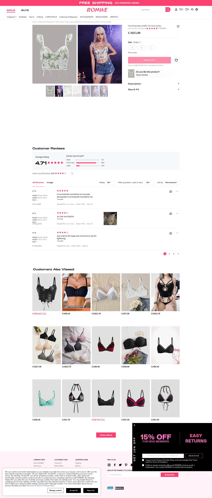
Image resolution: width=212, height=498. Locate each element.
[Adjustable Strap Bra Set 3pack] (46, 345)
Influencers (37, 466)
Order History (58, 466)
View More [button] (106, 435)
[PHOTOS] (77, 54)
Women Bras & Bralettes (74, 22)
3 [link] (173, 254)
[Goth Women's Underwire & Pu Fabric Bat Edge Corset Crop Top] (46, 292)
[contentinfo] (36, 313)
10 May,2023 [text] (36, 224)
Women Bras (60, 22)
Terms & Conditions (159, 462)
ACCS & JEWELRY (86, 17)
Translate (60, 199)
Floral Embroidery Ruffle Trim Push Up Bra (144, 26)
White (80, 204)
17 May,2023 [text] (36, 246)
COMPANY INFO (39, 460)
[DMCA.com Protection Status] (119, 488)
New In (31, 17)
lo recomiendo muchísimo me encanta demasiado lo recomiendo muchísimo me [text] (75, 195)
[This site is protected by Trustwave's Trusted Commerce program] (110, 488)
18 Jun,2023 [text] (36, 204)
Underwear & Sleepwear (68, 17)
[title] (106, 269)
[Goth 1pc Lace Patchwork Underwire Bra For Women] (135, 398)
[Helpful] (170, 191)
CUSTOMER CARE (61, 460)
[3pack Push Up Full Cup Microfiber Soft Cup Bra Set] (76, 345)
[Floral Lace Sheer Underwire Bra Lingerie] (135, 292)
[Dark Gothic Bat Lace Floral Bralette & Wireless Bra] (106, 398)
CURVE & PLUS (51, 17)
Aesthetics (23, 17)
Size (133, 42)
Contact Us (58, 463)
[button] (176, 60)
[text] (78, 191)
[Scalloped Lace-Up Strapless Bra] (135, 345)
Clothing (40, 17)
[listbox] (176, 9)
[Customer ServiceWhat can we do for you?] (192, 9)
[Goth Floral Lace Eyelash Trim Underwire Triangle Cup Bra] (46, 398)
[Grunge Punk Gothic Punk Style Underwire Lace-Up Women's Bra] (165, 292)
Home (34, 22)
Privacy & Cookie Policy (165, 460)
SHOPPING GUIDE (81, 460)
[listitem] (46, 298)
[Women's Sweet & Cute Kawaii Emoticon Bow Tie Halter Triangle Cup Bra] (165, 398)
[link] (106, 3)
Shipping (78, 463)
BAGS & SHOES (102, 17)
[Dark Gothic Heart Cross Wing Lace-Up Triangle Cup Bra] (76, 398)
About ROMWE (39, 463)
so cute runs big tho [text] (65, 216)
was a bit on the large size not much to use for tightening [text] (76, 237)
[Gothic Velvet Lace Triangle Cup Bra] (106, 345)
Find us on (111, 460)
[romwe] (97, 9)
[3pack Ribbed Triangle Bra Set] (106, 292)
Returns (78, 466)
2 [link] (169, 254)
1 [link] (164, 254)
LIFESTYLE (114, 17)
